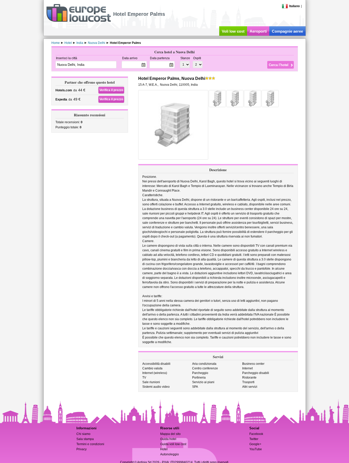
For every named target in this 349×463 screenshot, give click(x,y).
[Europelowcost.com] (78, 21)
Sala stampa (85, 439)
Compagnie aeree (287, 31)
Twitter (253, 439)
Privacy (81, 449)
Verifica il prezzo (111, 90)
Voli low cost (233, 31)
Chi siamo (83, 434)
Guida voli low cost (173, 444)
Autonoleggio (169, 454)
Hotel (164, 449)
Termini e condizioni (90, 444)
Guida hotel (168, 439)
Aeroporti (258, 31)
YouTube (255, 449)
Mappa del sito (170, 434)
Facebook (256, 434)
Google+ (255, 444)
